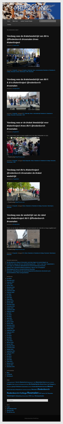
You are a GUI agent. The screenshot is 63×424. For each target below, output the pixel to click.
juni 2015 (9, 315)
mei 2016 (9, 296)
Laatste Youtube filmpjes (26, 21)
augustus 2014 (10, 332)
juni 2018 (9, 278)
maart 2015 (9, 320)
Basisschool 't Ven (31, 382)
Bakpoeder (28, 160)
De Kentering (33, 384)
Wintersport (10, 376)
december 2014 (11, 325)
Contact (9, 24)
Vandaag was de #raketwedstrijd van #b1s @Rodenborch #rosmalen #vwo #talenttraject (28, 39)
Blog (8, 372)
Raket (34, 70)
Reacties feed (10, 410)
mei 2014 (9, 337)
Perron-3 (34, 389)
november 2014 (11, 327)
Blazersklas (39, 382)
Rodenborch (46, 70)
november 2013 (11, 347)
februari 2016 (10, 301)
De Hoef (27, 384)
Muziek (14, 389)
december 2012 (11, 366)
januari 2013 (10, 365)
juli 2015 (9, 313)
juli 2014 (9, 334)
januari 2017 (10, 285)
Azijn (24, 160)
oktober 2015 (10, 308)
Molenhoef (44, 386)
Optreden (29, 389)
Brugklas (25, 70)
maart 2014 (9, 340)
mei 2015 (9, 316)
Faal (48, 384)
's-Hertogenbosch (11, 382)
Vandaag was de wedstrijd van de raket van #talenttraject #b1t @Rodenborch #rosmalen (26, 218)
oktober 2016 (10, 289)
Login (8, 407)
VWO (27, 71)
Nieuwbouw (19, 389)
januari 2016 (10, 302)
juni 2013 (9, 356)
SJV (40, 393)
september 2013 (11, 351)
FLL (55, 384)
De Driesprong (22, 384)
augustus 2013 (10, 353)
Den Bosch (41, 384)
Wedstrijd (31, 71)
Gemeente (9, 386)
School (17, 71)
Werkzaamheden (39, 396)
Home (8, 21)
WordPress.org (11, 412)
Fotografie (14, 70)
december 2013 (11, 346)
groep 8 (14, 386)
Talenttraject (23, 71)
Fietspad (51, 384)
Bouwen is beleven (50, 382)
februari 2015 (10, 322)
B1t (23, 113)
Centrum (16, 384)
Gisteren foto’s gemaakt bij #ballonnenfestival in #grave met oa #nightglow (26, 267)
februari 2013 (10, 363)
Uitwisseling (18, 396)
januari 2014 (10, 344)
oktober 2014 (10, 328)
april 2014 (9, 339)
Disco (45, 384)
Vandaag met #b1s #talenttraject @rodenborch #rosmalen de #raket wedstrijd (24, 173)
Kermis (30, 386)
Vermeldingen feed (11, 408)
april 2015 (9, 318)
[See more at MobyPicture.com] (23, 66)
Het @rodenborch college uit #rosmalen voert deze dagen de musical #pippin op (27, 262)
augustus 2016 (10, 292)
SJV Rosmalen (49, 393)
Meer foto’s (15, 21)
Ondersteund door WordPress (31, 418)
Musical (50, 386)
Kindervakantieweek (37, 386)
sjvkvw (43, 393)
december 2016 (11, 287)
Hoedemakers (24, 386)
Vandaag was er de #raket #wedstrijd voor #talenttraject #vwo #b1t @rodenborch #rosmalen (27, 125)
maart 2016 (9, 299)
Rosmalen (13, 71)
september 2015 (11, 309)
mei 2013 (9, 358)
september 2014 (11, 330)
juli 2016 (9, 294)
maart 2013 (9, 361)
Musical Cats (9, 389)
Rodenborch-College (45, 160)
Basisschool (23, 382)
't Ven (16, 382)
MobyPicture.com (20, 157)
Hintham (18, 386)
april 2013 (9, 359)
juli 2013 (9, 354)
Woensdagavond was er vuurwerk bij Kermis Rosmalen (21, 269)
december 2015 (11, 304)
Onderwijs (29, 70)
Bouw (44, 382)
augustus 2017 (10, 282)
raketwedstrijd (39, 70)
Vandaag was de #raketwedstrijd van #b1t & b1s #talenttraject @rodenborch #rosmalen (27, 82)
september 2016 (11, 290)
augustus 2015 (10, 311)
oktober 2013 (10, 349)
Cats (13, 384)
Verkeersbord (25, 396)
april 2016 (9, 297)
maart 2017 (9, 284)
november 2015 (11, 306)
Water (33, 396)
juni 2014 (9, 335)
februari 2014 (10, 342)
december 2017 (11, 280)
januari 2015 (10, 323)
